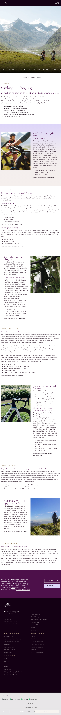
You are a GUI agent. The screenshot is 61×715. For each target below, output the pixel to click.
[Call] (6, 3)
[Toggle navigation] (2, 3)
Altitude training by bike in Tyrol (13, 116)
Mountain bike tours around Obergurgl (15, 108)
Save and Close (30, 711)
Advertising (33, 699)
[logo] (7, 605)
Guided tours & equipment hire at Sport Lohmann (19, 114)
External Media (15, 699)
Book (13, 588)
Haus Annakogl (8, 686)
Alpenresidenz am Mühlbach (11, 683)
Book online (49, 585)
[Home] (20, 77)
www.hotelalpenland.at (10, 623)
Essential (5, 699)
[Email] (8, 3)
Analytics (25, 699)
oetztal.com (50, 177)
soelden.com (19, 247)
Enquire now (49, 580)
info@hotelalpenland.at (10, 621)
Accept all (30, 703)
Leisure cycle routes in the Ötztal (14, 106)
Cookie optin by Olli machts (54, 714)
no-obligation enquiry (23, 590)
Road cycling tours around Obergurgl (15, 110)
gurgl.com (23, 531)
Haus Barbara (7, 685)
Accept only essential (30, 707)
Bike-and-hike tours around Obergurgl (16, 112)
